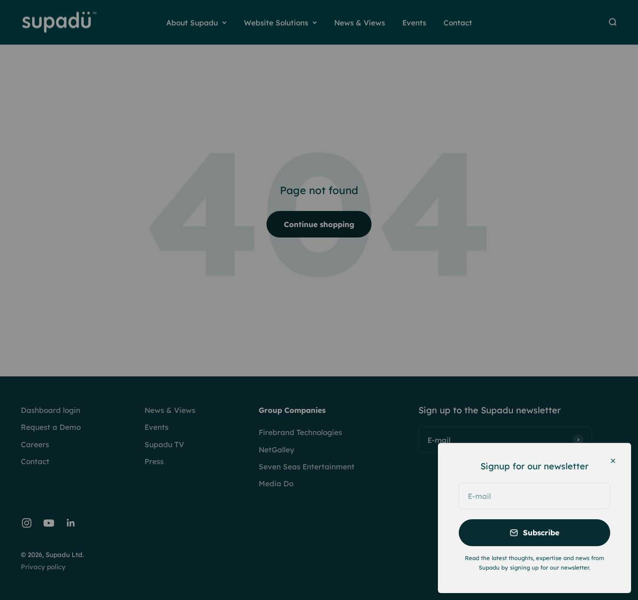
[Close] (613, 461)
